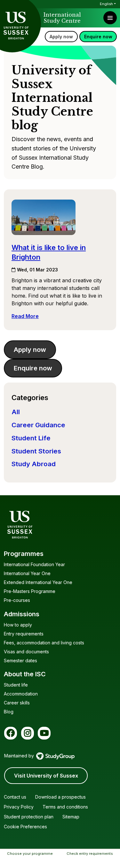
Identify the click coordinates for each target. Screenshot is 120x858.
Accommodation (21, 693)
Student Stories (36, 451)
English (106, 4)
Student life (16, 684)
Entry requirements (24, 633)
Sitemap (70, 816)
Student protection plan (28, 816)
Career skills (17, 702)
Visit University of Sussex (46, 775)
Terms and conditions (65, 806)
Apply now (61, 36)
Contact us (15, 797)
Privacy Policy (19, 806)
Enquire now (98, 36)
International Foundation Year (34, 564)
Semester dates (20, 660)
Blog (8, 711)
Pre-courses (17, 600)
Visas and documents (26, 651)
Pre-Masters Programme (29, 591)
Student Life (31, 438)
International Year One (27, 573)
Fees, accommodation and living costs (44, 642)
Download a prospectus (60, 797)
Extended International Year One (38, 582)
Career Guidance (38, 425)
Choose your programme (30, 853)
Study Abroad (34, 464)
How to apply (18, 624)
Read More (25, 316)
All (16, 412)
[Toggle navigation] (110, 17)
